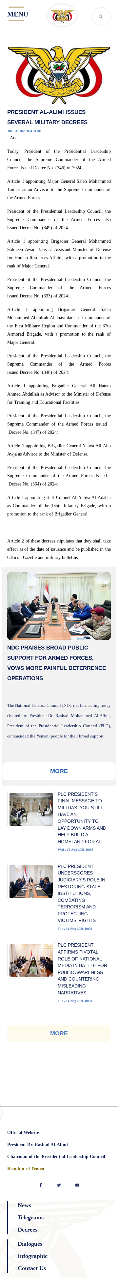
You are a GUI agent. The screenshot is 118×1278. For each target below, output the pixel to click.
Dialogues (30, 1243)
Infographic (33, 1256)
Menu (17, 14)
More (59, 771)
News (24, 1205)
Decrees (27, 1229)
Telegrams (31, 1217)
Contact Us (32, 1268)
